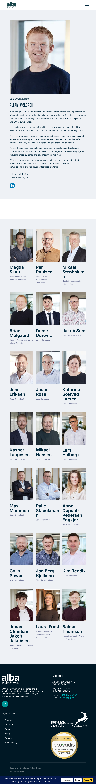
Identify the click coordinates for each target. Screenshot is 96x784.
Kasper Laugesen (20, 452)
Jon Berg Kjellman (45, 573)
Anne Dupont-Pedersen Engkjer (72, 512)
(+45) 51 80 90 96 (68, 695)
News (7, 733)
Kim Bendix (74, 570)
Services (9, 720)
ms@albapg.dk (67, 697)
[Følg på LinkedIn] (12, 185)
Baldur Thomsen (72, 629)
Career (8, 729)
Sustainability (11, 742)
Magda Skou (17, 269)
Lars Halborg (70, 452)
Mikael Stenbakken (73, 272)
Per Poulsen (44, 269)
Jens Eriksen (17, 392)
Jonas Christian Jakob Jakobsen (20, 633)
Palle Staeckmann (47, 510)
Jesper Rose (43, 392)
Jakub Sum (74, 330)
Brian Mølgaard (19, 333)
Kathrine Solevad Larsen (71, 394)
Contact (8, 738)
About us (9, 724)
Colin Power (16, 573)
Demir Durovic (44, 333)
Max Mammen (19, 508)
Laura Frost (47, 626)
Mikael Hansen (44, 452)
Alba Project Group (33, 768)
